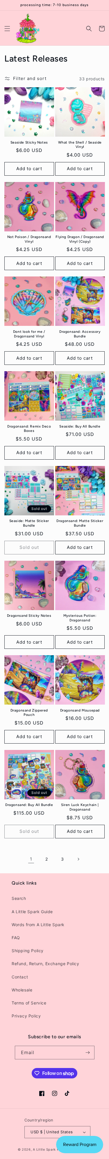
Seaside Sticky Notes (29, 142)
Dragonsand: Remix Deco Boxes (29, 428)
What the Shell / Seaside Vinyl (80, 144)
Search (19, 898)
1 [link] (31, 859)
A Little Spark (44, 1149)
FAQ (16, 937)
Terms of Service (29, 1002)
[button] (7, 28)
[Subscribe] (87, 1052)
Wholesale (22, 989)
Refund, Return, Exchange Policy (45, 963)
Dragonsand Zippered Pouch (29, 712)
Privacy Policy (26, 1015)
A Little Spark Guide (32, 911)
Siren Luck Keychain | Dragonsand (80, 807)
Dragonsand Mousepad (80, 710)
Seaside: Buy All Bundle (79, 426)
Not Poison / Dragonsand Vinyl (29, 239)
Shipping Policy (28, 950)
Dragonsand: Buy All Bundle (29, 805)
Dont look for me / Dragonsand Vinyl (29, 334)
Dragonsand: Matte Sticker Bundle (79, 523)
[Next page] (78, 859)
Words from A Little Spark (38, 924)
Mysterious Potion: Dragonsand (80, 618)
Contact (20, 976)
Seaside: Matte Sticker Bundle (29, 523)
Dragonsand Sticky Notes (29, 616)
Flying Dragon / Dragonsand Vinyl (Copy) (80, 239)
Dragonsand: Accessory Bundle (80, 334)
